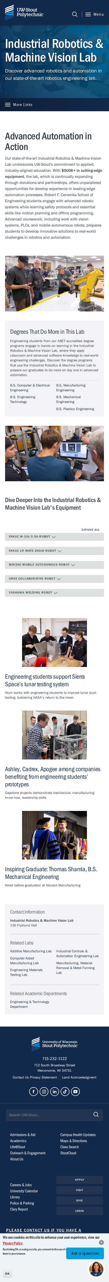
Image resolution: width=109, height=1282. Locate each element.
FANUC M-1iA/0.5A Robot (30, 536)
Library (15, 1197)
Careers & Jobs (21, 1185)
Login (79, 1211)
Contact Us (21, 1077)
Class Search (69, 1147)
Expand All (91, 529)
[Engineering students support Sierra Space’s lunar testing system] (54, 642)
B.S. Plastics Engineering (75, 409)
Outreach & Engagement (27, 1153)
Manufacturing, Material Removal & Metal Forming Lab (75, 968)
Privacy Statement (44, 1077)
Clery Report (19, 1209)
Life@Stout (17, 1147)
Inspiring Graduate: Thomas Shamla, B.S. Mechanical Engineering (51, 873)
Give (79, 1200)
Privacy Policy (13, 1243)
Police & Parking (22, 1203)
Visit (79, 1190)
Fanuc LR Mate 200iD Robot (33, 550)
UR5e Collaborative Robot (33, 578)
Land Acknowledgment (78, 1077)
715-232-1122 (54, 1058)
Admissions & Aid (22, 1134)
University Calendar (24, 1191)
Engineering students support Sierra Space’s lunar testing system (45, 680)
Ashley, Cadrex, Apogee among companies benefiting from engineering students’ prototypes (52, 777)
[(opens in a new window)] (33, 1091)
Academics (18, 1141)
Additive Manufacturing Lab (31, 951)
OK (7, 1273)
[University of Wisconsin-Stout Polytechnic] (54, 1045)
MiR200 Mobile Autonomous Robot (40, 564)
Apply (79, 1179)
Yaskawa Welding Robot (31, 592)
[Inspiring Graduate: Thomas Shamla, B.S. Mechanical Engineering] (54, 835)
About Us (16, 1159)
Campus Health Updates (78, 1134)
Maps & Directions (73, 1141)
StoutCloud (68, 1153)
